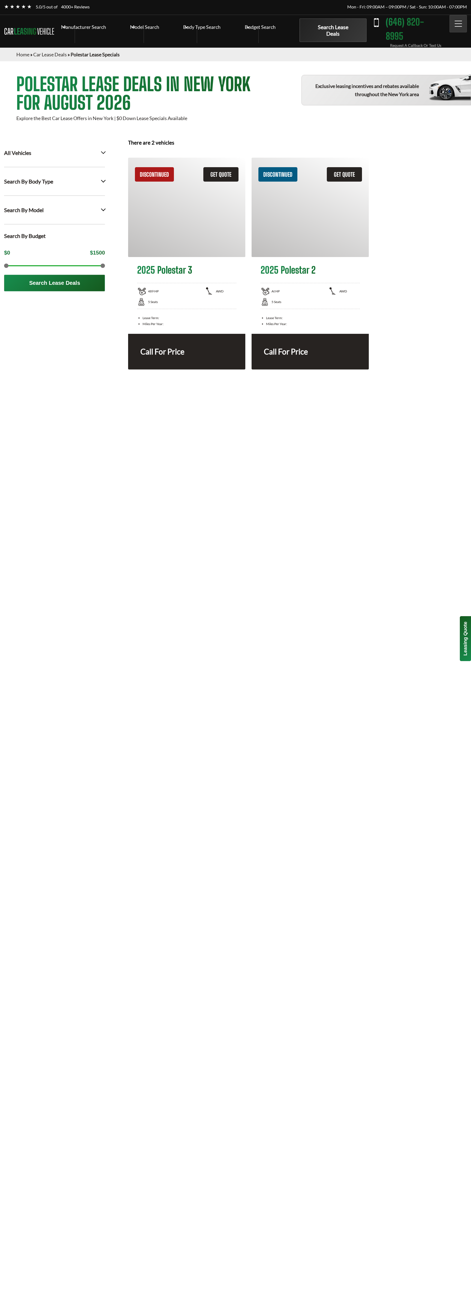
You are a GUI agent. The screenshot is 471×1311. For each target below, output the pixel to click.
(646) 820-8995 (405, 29)
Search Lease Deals (333, 30)
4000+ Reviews (75, 6)
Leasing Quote (465, 639)
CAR (29, 31)
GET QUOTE (220, 174)
